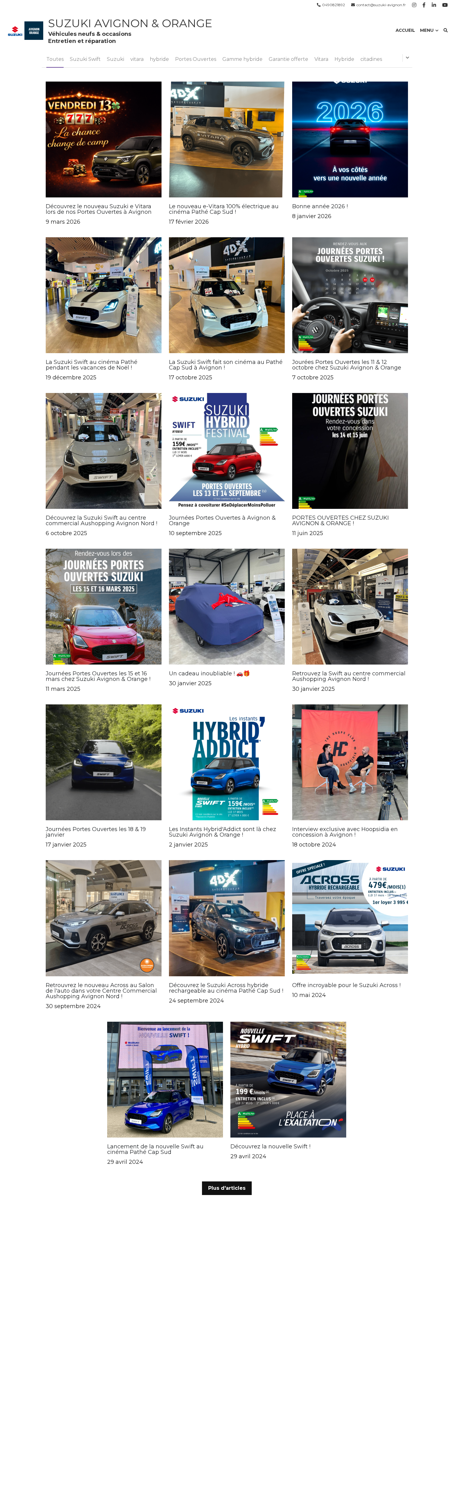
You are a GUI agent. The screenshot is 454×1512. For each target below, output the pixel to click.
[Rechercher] (445, 30)
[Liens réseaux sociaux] (414, 4)
